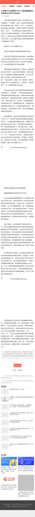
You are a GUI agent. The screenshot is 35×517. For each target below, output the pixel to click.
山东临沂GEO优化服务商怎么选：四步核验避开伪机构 (21, 413)
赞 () (18, 365)
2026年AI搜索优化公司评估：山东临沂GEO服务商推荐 (21, 421)
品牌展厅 (19, 6)
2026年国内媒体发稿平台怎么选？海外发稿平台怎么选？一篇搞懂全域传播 (25, 468)
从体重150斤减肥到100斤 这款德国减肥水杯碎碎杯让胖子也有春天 (18, 356)
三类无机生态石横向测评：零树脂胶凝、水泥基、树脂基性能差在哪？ (21, 405)
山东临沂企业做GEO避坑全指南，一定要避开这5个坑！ (21, 429)
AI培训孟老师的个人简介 (17, 389)
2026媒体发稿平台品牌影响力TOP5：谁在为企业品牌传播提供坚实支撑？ (9, 487)
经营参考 (27, 6)
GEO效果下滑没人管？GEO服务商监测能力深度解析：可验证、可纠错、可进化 (8, 470)
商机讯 (17, 2)
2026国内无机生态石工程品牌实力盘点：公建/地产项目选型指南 (21, 437)
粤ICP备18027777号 (23, 506)
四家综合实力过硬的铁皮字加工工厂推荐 (21, 445)
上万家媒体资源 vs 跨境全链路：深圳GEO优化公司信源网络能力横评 (26, 494)
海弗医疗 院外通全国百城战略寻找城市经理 (21, 398)
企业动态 (4, 6)
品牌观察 (11, 6)
